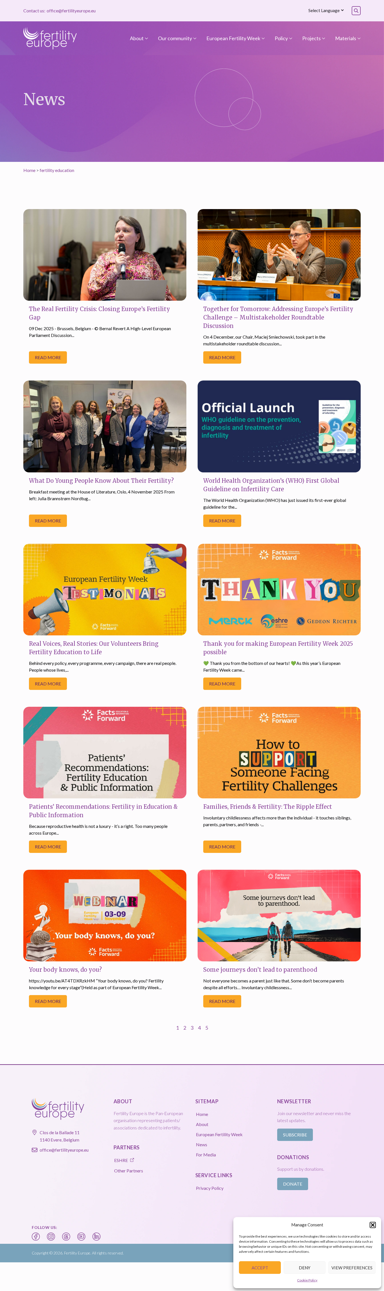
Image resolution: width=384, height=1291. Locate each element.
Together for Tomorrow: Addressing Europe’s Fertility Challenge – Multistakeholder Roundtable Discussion (278, 317)
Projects (311, 38)
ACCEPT (260, 1267)
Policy (281, 38)
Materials (345, 38)
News (201, 1144)
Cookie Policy (307, 1280)
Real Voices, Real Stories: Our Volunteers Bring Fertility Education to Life (94, 648)
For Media (206, 1154)
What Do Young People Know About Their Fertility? (101, 480)
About (137, 38)
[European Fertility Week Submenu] (262, 38)
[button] (373, 1225)
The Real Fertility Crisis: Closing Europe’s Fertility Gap (99, 313)
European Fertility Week (233, 38)
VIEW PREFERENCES (351, 1267)
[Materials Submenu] (358, 38)
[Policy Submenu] (290, 38)
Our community (175, 38)
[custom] (36, 1237)
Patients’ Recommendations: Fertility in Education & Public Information (103, 811)
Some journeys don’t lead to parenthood (260, 969)
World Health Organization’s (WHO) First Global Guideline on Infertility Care (271, 485)
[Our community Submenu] (194, 38)
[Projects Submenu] (323, 38)
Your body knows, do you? (65, 969)
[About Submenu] (146, 38)
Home (29, 170)
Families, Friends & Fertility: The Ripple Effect (267, 806)
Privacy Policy (209, 1188)
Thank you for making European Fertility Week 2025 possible (278, 648)
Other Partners (128, 1170)
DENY (304, 1267)
